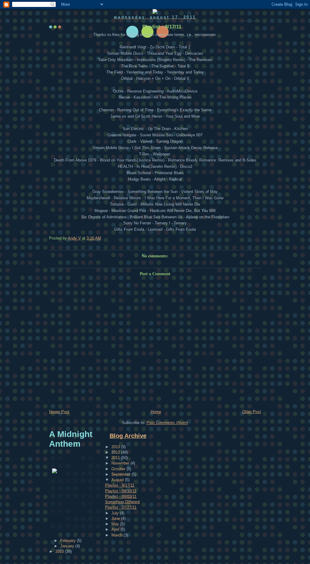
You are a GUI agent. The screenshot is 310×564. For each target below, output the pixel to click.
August (118, 480)
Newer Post (59, 411)
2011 (116, 457)
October (119, 469)
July (115, 513)
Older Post (251, 411)
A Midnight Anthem (70, 438)
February (68, 540)
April (115, 529)
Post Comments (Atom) (167, 422)
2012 (116, 452)
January (67, 546)
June (116, 518)
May (115, 524)
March (117, 535)
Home (156, 411)
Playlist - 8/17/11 (119, 485)
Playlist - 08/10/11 (121, 491)
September (121, 474)
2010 (60, 551)
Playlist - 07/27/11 (121, 507)
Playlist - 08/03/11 (121, 496)
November (120, 463)
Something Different (122, 502)
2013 (116, 447)
